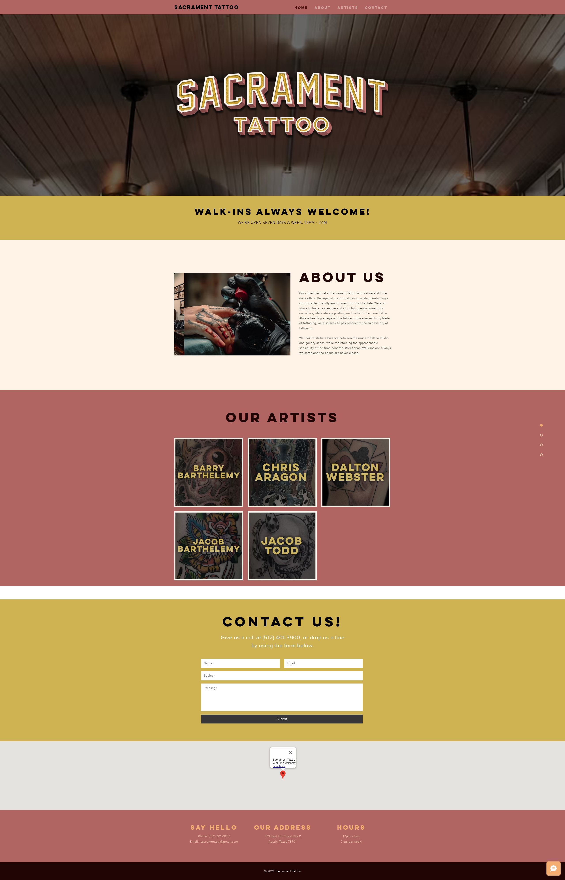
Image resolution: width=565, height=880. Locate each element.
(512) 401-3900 (281, 637)
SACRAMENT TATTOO (206, 7)
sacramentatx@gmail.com (219, 842)
